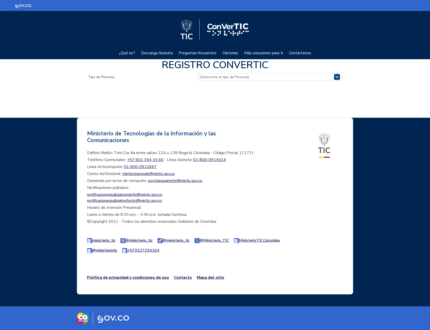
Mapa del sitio (210, 277)
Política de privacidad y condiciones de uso (128, 277)
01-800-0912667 (140, 166)
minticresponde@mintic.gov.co (148, 173)
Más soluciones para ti (263, 53)
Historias (230, 53)
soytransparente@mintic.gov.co (175, 180)
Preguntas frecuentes (197, 53)
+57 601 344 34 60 (145, 160)
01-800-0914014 (209, 160)
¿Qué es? (127, 53)
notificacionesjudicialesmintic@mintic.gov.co (124, 194)
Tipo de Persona (101, 77)
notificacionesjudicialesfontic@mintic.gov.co (124, 200)
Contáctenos (300, 53)
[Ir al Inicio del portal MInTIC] (324, 145)
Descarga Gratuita (157, 53)
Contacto (183, 277)
